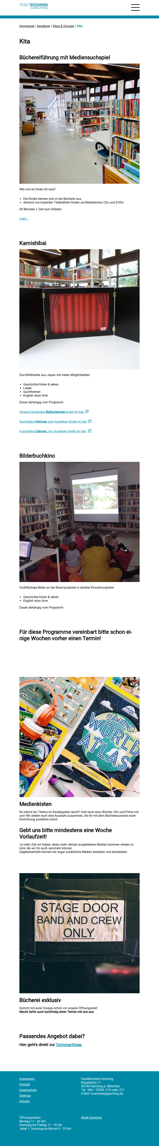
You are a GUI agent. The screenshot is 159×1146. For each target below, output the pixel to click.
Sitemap (25, 1096)
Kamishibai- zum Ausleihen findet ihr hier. (53, 421)
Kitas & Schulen (63, 26)
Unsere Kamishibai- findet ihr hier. (51, 412)
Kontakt (24, 1084)
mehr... (24, 219)
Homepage (26, 26)
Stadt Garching (91, 1117)
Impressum (27, 1079)
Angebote (43, 26)
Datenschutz (28, 1090)
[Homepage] (33, 6)
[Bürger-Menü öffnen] (135, 7)
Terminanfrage (68, 1044)
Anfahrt (24, 1101)
